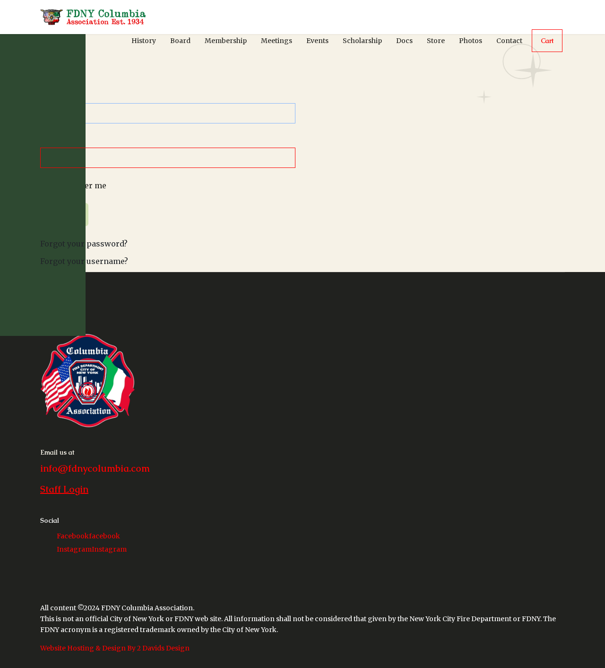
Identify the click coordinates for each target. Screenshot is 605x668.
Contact (509, 40)
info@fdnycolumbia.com (95, 468)
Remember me (79, 185)
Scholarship (362, 40)
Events (317, 40)
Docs (404, 40)
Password (62, 141)
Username (63, 97)
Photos (470, 40)
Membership (226, 40)
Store (436, 40)
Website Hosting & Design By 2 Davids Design (115, 648)
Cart (547, 40)
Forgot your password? (84, 243)
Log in (64, 214)
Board (180, 40)
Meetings (276, 40)
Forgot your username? (84, 261)
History (143, 40)
